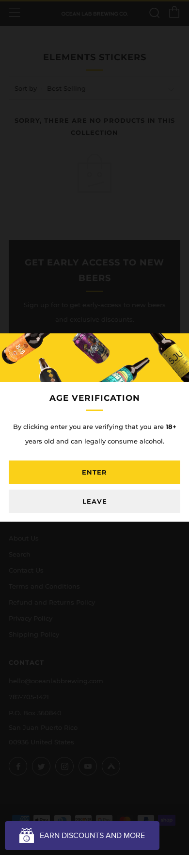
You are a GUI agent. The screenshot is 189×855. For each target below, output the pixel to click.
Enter (94, 472)
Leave (94, 501)
